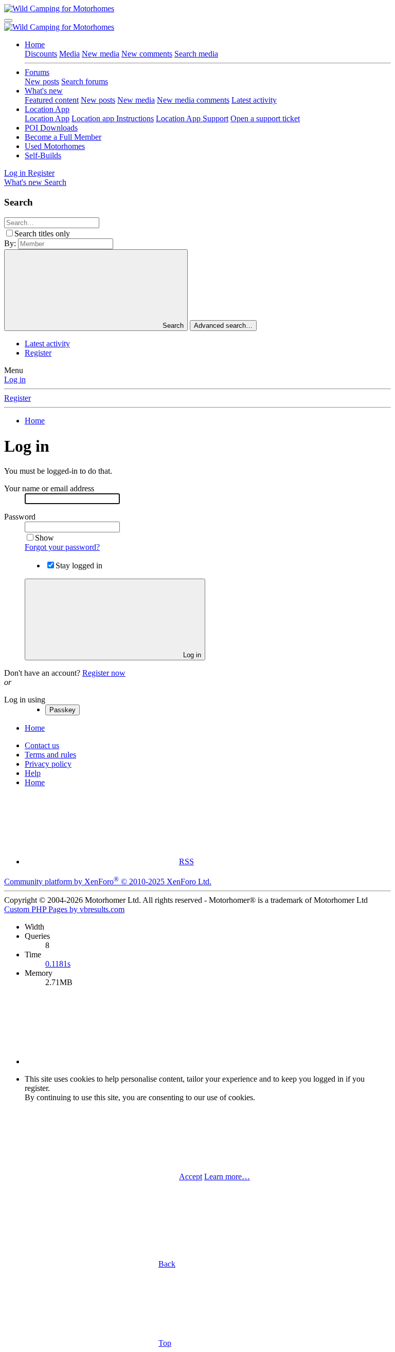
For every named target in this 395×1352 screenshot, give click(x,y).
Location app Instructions (112, 118)
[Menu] (8, 20)
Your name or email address (49, 488)
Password (19, 516)
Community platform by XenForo (107, 881)
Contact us (42, 745)
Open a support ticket (265, 118)
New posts (42, 81)
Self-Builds (43, 155)
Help (33, 773)
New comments (146, 53)
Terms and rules (50, 754)
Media (69, 53)
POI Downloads (51, 127)
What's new (44, 90)
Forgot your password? (62, 547)
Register (38, 352)
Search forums (84, 81)
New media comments (193, 100)
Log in (15, 379)
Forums (37, 72)
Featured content (52, 100)
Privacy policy (48, 764)
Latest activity (254, 100)
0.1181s (57, 963)
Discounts (41, 53)
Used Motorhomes (55, 146)
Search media (196, 53)
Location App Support (192, 118)
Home (35, 44)
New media (100, 53)
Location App (47, 109)
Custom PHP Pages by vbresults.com (64, 909)
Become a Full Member (63, 137)
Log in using (24, 699)
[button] (102, 1061)
